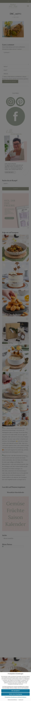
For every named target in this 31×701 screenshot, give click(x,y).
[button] (15, 690)
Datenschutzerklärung (12, 699)
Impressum (21, 699)
